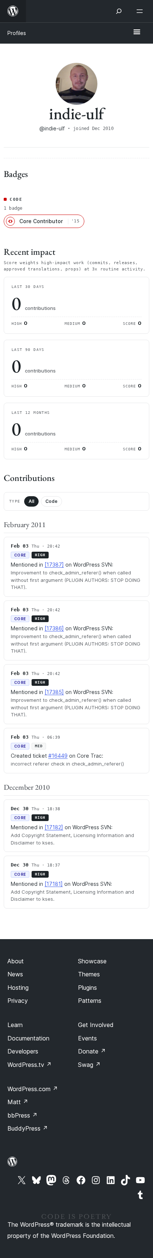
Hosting (18, 987)
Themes (89, 974)
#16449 (58, 755)
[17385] (54, 692)
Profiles (16, 33)
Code (51, 501)
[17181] (54, 884)
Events (87, 1038)
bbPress (22, 1115)
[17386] (54, 628)
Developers (22, 1051)
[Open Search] (118, 11)
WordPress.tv (29, 1064)
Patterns (89, 1000)
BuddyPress (27, 1128)
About (15, 961)
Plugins (87, 987)
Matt (17, 1102)
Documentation (28, 1038)
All (31, 501)
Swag (89, 1064)
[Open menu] (141, 11)
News (15, 974)
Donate (92, 1051)
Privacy (17, 1000)
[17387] (54, 564)
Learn (15, 1025)
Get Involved (96, 1025)
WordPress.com (32, 1089)
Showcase (92, 961)
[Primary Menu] (136, 32)
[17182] (54, 827)
